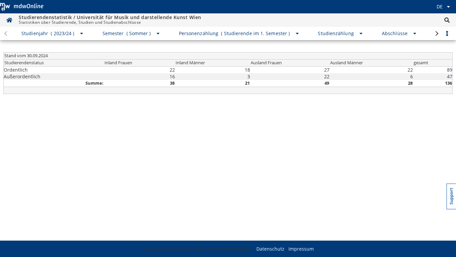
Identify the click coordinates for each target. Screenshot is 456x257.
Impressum (301, 249)
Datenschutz (270, 249)
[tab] (52, 33)
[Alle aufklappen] (447, 33)
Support (451, 196)
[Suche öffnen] (447, 20)
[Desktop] (21, 6)
